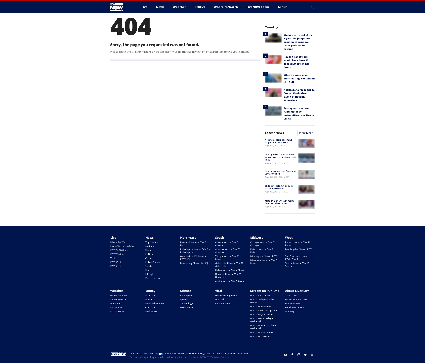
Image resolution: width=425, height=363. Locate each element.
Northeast (188, 238)
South (219, 238)
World (148, 250)
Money (150, 291)
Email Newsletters (294, 307)
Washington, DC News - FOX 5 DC (193, 258)
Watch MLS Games (260, 336)
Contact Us (291, 295)
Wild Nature (186, 307)
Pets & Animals (223, 303)
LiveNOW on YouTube (122, 246)
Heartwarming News (226, 295)
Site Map (290, 311)
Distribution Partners (296, 299)
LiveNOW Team (293, 303)
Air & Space (186, 295)
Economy (150, 295)
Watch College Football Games (262, 301)
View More (306, 133)
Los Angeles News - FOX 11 (298, 251)
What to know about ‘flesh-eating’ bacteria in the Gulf (299, 78)
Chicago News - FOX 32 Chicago (263, 244)
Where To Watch (119, 242)
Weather (116, 291)
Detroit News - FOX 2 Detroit (261, 251)
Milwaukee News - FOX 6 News (263, 262)
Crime (148, 258)
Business (150, 299)
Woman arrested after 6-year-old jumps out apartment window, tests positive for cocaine (298, 42)
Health (148, 270)
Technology (186, 303)
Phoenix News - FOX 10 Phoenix (297, 244)
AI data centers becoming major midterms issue (278, 141)
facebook (292, 354)
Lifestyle (149, 274)
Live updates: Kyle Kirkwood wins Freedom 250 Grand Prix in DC (280, 157)
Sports (148, 266)
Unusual (219, 299)
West (289, 238)
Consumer (150, 307)
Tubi (112, 258)
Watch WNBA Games (261, 332)
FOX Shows (116, 266)
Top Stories (151, 242)
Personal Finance (154, 303)
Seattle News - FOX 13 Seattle (297, 265)
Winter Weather (118, 295)
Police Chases (152, 262)
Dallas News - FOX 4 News (229, 270)
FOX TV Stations (119, 250)
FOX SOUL (116, 262)
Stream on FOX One (264, 291)
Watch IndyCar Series (261, 314)
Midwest (256, 238)
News (149, 238)
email (312, 354)
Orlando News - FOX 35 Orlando (228, 251)
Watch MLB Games (260, 306)
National (149, 246)
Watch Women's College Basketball (263, 327)
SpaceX (184, 299)
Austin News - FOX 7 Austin (230, 281)
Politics (149, 254)
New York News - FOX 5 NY (193, 244)
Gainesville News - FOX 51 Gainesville (229, 265)
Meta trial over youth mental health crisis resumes (280, 202)
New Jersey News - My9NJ (194, 263)
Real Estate (151, 311)
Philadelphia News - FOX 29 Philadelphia (195, 251)
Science (185, 291)
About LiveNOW (297, 291)
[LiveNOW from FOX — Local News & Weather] (121, 7)
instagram (298, 354)
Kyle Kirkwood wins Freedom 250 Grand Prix (280, 172)
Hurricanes (116, 303)
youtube (285, 354)
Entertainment (153, 278)
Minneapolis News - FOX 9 (264, 256)
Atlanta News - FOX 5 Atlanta (226, 244)
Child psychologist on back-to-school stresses (279, 187)
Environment (117, 307)
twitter (305, 354)
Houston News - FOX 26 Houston (228, 276)
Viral (218, 291)
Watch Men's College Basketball (261, 320)
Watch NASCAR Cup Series (264, 310)
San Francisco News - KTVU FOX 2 (296, 258)
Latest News (274, 133)
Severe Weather (118, 299)
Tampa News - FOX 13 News (227, 258)
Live (113, 238)
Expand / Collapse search (313, 7)
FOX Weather (117, 254)
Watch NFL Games (260, 295)
